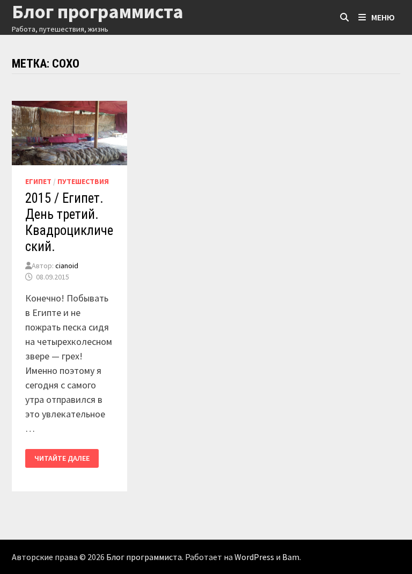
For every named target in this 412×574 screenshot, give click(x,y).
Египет (38, 181)
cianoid (66, 265)
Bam (290, 556)
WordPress (254, 556)
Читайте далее (66, 458)
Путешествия (83, 181)
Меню (383, 17)
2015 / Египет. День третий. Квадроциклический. (69, 222)
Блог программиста (144, 556)
